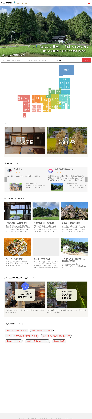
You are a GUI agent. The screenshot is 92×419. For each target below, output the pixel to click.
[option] (25, 141)
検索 (86, 60)
